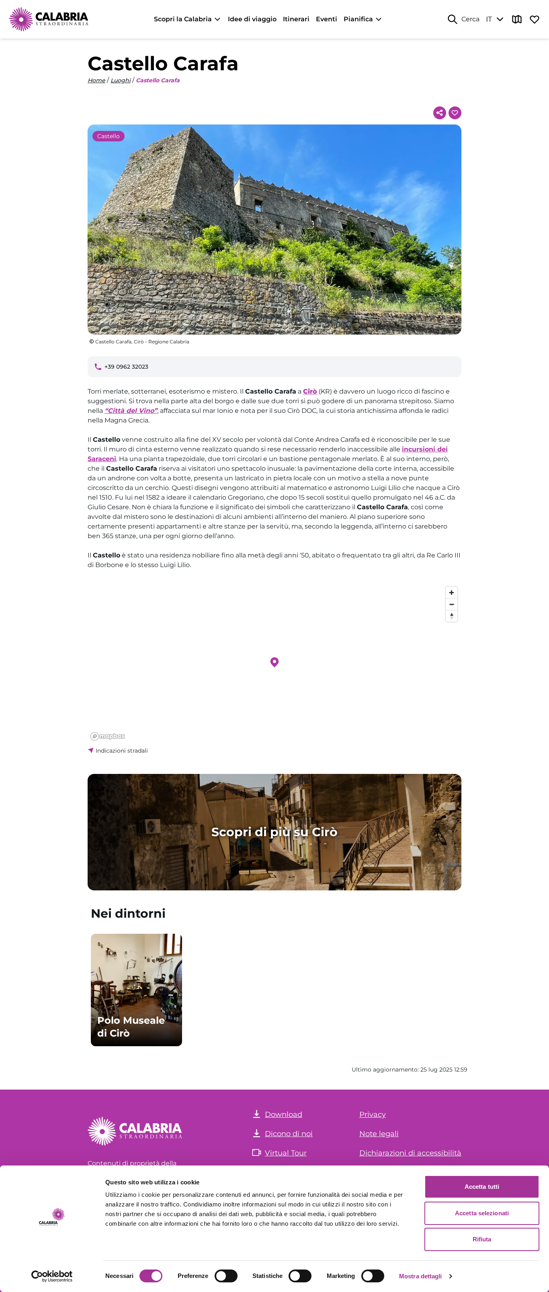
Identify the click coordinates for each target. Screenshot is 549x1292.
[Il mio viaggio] (534, 19)
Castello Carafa (158, 80)
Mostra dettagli (420, 1276)
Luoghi (121, 80)
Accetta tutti (482, 1186)
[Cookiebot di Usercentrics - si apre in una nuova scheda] (52, 1276)
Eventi (326, 19)
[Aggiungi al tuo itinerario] (455, 112)
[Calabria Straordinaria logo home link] (49, 19)
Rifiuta (482, 1239)
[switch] (226, 1276)
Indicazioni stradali (122, 750)
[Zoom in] (451, 592)
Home (96, 80)
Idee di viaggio (252, 19)
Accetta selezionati (482, 1213)
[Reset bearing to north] (451, 616)
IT (489, 19)
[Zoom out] (451, 604)
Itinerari (296, 19)
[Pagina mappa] (516, 19)
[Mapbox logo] (107, 736)
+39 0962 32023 (126, 366)
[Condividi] (439, 112)
